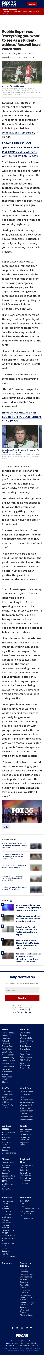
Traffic (5, 1088)
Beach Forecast (26, 1054)
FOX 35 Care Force (25, 1095)
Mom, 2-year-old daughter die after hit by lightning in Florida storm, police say (28, 907)
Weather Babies (26, 1100)
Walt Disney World (6, 1143)
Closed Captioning (6, 1250)
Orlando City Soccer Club (25, 1138)
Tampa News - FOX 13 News (26, 1174)
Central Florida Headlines (7, 1037)
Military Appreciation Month (7, 1076)
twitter (17, 1328)
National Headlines (6, 1042)
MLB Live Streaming (24, 1281)
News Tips (25, 1197)
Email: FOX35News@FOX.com (29, 1207)
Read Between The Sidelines (26, 1130)
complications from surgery (18, 132)
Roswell (19, 115)
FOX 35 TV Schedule (6, 1166)
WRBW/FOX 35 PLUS (8, 1244)
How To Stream (8, 1162)
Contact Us (6, 1211)
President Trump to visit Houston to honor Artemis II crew (15, 888)
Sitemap (5, 1082)
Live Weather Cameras (25, 1034)
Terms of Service (23, 1012)
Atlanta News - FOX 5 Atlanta (26, 1179)
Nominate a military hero (7, 1070)
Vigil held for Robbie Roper (13, 86)
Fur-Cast (23, 1114)
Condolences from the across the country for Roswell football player (20, 451)
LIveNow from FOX (7, 1185)
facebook (13, 1328)
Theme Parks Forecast (25, 1050)
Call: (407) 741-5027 (26, 1202)
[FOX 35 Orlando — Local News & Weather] (9, 4)
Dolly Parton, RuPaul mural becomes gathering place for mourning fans (13, 856)
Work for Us (6, 1217)
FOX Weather (25, 1060)
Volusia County (8, 1066)
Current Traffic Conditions (7, 1095)
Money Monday (26, 1119)
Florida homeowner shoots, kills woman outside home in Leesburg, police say (28, 918)
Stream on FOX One (26, 1264)
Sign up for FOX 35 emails (8, 1226)
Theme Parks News (7, 1138)
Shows (5, 1159)
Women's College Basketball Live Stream (27, 1304)
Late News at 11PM (7, 1180)
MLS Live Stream (26, 1315)
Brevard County (8, 1046)
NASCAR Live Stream (25, 1286)
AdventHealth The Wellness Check (27, 1104)
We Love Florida (26, 1092)
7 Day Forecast (26, 1046)
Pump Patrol (7, 1092)
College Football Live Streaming (26, 1275)
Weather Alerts (26, 1038)
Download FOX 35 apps (8, 1231)
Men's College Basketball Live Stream (26, 1297)
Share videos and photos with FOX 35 (27, 1213)
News (5, 1029)
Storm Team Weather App (25, 1064)
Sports (23, 1125)
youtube (27, 1328)
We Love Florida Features (8, 1133)
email (31, 1328)
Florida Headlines (9, 1033)
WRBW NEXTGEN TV (9, 1239)
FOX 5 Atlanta (29, 54)
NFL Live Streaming (24, 1270)
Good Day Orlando (6, 1172)
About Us (7, 1197)
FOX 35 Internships (6, 1221)
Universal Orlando (9, 1153)
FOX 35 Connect (26, 1218)
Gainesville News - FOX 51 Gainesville (26, 1167)
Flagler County (7, 1049)
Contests (7, 1263)
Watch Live (32, 4)
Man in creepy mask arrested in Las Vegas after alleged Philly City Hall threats (15, 845)
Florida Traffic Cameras (7, 1106)
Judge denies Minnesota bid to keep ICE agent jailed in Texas (14, 866)
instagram (22, 1328)
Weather (25, 1029)
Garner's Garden (26, 1111)
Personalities (7, 1214)
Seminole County (8, 1063)
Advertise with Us (9, 1235)
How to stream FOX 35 (8, 1202)
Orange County (8, 1058)
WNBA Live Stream (24, 1311)
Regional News (25, 1161)
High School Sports (24, 1143)
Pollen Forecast (26, 1057)
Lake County (7, 1052)
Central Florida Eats (7, 1190)
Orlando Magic (26, 1134)
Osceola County (8, 1060)
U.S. (36, 54)
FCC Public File (7, 1254)
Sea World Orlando (6, 1149)
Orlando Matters (8, 1176)
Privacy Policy (24, 1010)
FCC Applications (8, 1257)
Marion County (8, 1055)
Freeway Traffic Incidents (8, 1101)
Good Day (25, 1088)
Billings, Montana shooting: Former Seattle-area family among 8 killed (12, 878)
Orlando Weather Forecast (27, 1042)
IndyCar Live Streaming (25, 1291)
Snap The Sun (25, 1068)
